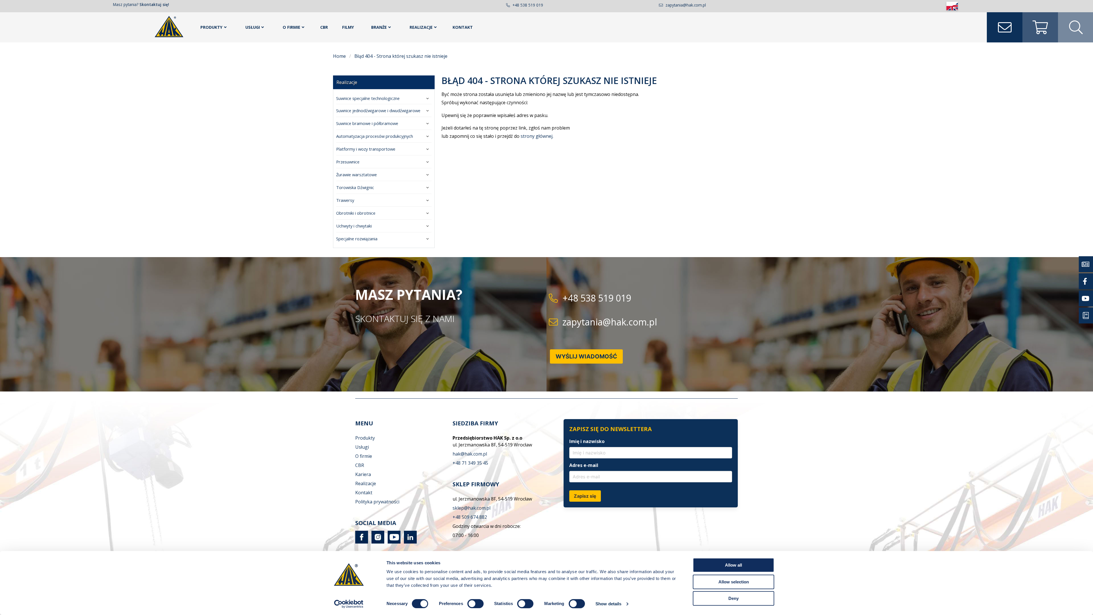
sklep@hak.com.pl (471, 508)
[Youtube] (392, 542)
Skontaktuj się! (154, 4)
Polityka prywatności (377, 502)
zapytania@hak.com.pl (685, 5)
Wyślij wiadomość (586, 356)
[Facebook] (361, 542)
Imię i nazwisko (587, 441)
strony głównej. (537, 136)
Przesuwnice (347, 162)
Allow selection (733, 581)
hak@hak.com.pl (470, 454)
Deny (733, 598)
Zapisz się (585, 496)
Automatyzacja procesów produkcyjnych (374, 136)
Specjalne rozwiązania (356, 238)
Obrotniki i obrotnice (355, 213)
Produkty (211, 27)
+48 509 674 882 (470, 517)
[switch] (475, 603)
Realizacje (421, 27)
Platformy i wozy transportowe (365, 149)
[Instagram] (376, 542)
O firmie (291, 27)
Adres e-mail (583, 465)
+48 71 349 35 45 (470, 463)
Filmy (348, 27)
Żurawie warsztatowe (356, 174)
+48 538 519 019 (527, 5)
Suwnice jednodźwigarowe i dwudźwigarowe (378, 110)
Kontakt (463, 27)
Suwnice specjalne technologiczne (368, 98)
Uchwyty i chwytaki (354, 226)
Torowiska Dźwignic (355, 187)
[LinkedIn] (409, 542)
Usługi (252, 27)
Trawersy (345, 200)
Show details (608, 603)
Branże (379, 27)
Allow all (733, 565)
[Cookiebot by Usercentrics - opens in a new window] (349, 604)
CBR (324, 27)
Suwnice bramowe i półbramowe (367, 123)
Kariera (363, 474)
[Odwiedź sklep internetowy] (1040, 27)
